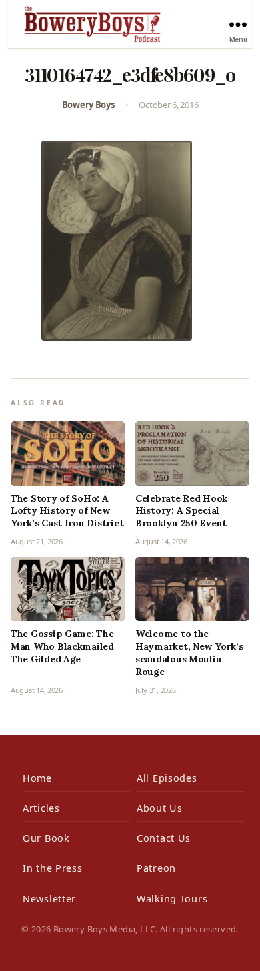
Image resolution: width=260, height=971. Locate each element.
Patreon (156, 868)
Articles (41, 808)
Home (37, 778)
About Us (160, 808)
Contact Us (164, 838)
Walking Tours (172, 898)
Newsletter (49, 898)
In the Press (53, 868)
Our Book (46, 838)
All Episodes (167, 778)
